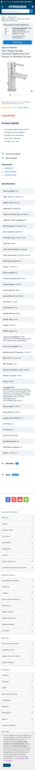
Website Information (9, 618)
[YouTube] (20, 499)
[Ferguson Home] (17, 7)
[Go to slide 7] (25, 95)
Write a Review (24, 107)
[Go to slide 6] (22, 95)
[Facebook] (7, 499)
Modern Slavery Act (8, 561)
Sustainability (6, 549)
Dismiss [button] (7, 765)
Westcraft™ (5, 732)
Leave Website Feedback (10, 581)
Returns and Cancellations (11, 599)
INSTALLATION (10, 172)
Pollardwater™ (6, 700)
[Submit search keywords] (31, 11)
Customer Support (8, 575)
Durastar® (5, 682)
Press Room (6, 536)
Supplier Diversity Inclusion (11, 656)
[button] (33, 733)
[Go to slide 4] (17, 95)
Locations (5, 593)
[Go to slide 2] (12, 95)
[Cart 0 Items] (33, 7)
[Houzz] (26, 499)
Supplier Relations (8, 662)
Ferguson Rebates (8, 624)
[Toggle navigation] (2, 6)
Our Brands (5, 670)
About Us (5, 517)
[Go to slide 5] (20, 95)
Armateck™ (5, 675)
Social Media (6, 542)
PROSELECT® (6, 713)
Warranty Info (6, 606)
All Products (12, 17)
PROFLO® (5, 707)
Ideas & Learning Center (10, 643)
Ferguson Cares (7, 530)
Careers (4, 524)
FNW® (4, 688)
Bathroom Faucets (23, 19)
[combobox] (17, 11)
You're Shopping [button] (17, 2)
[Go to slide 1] (9, 95)
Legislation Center (8, 650)
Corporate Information (9, 512)
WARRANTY (9, 168)
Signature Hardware (9, 725)
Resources (5, 638)
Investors (5, 555)
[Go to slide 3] (15, 95)
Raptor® (4, 719)
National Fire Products (9, 694)
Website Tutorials (8, 612)
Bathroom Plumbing (9, 19)
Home (4, 17)
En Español (5, 631)
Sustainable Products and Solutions (14, 568)
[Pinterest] (14, 499)
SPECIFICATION (10, 175)
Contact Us (5, 587)
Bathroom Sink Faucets (10, 21)
